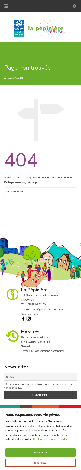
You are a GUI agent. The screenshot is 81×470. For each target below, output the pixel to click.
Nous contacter (30, 314)
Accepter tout (40, 452)
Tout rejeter (40, 462)
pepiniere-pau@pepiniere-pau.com (42, 309)
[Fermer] (77, 412)
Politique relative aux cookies (50, 439)
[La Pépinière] (41, 37)
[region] (40, 439)
